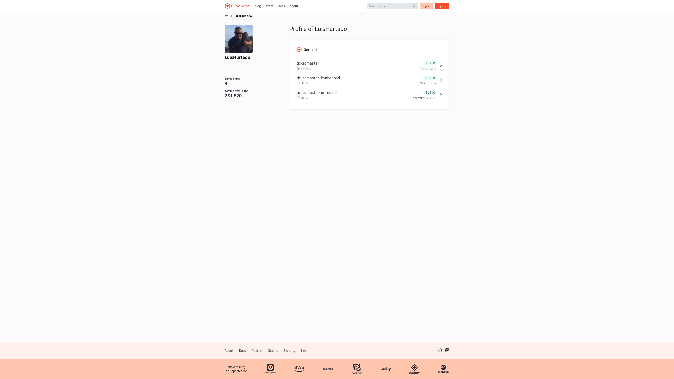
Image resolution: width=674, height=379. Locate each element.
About (229, 350)
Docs (281, 6)
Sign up (442, 6)
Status (273, 350)
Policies (257, 350)
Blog (258, 6)
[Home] (227, 16)
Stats (269, 6)
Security (289, 350)
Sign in (426, 6)
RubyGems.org (235, 366)
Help (304, 350)
